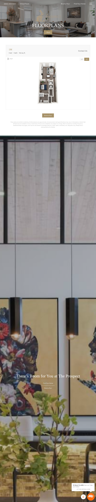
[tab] (82, 59)
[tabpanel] (48, 83)
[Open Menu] (90, 4)
